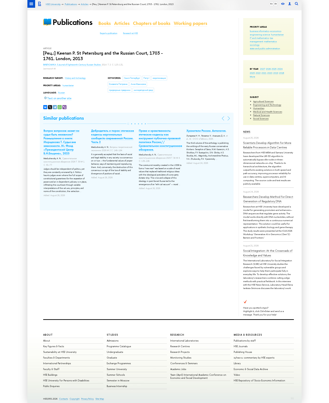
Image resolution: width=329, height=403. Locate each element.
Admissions (112, 340)
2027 (262, 68)
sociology (254, 44)
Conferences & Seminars (183, 363)
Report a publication (108, 33)
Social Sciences (261, 118)
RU (271, 4)
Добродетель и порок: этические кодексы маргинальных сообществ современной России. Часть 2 (112, 136)
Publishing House (243, 352)
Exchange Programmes (119, 363)
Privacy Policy (87, 398)
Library (237, 363)
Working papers (190, 23)
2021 (263, 73)
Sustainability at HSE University (60, 352)
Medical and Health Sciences (267, 111)
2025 (274, 68)
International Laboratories (184, 340)
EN (276, 4)
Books (104, 23)
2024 (280, 68)
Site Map (99, 398)
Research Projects (180, 352)
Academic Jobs (178, 369)
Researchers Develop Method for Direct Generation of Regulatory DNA (268, 199)
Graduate (112, 357)
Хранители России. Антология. (206, 131)
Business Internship (117, 386)
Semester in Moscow (118, 380)
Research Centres (180, 346)
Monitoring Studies (180, 357)
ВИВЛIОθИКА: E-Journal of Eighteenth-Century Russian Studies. (72, 64)
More (252, 76)
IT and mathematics (259, 37)
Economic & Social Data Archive (251, 369)
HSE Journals (240, 346)
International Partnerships (57, 363)
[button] (128, 124)
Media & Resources (248, 334)
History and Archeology (75, 78)
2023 (252, 73)
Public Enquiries (51, 386)
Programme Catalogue (119, 346)
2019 (275, 73)
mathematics (270, 41)
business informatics (259, 31)
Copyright (75, 398)
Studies (112, 334)
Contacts (63, 398)
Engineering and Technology (267, 104)
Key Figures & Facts (53, 346)
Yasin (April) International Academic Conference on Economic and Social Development (198, 376)
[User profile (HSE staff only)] (289, 4)
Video (237, 374)
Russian (61, 92)
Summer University (117, 369)
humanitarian (277, 34)
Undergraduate (115, 352)
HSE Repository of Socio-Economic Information (259, 380)
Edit (292, 398)
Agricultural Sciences (263, 101)
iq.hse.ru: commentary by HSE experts (254, 357)
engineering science (260, 34)
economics (275, 31)
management (256, 41)
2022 (258, 73)
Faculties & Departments (56, 357)
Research (177, 334)
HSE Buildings (50, 374)
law (271, 37)
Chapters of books (151, 23)
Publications (72, 22)
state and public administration (265, 48)
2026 (268, 68)
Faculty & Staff (51, 369)
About (48, 334)
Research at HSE (130, 33)
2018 (281, 73)
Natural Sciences (261, 115)
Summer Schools (116, 374)
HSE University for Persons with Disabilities (66, 380)
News (246, 132)
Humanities (258, 108)
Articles (122, 23)
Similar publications (63, 118)
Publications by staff (245, 340)
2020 (269, 73)
